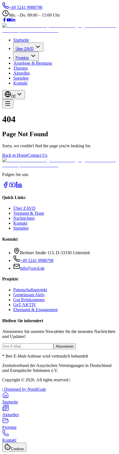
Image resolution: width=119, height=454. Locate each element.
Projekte (22, 58)
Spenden (21, 78)
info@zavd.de (32, 268)
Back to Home (15, 155)
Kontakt (20, 83)
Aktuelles (21, 73)
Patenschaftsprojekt (30, 289)
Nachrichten (24, 218)
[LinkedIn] (13, 20)
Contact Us (37, 155)
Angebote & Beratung (32, 63)
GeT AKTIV (24, 304)
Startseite (21, 40)
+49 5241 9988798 (36, 260)
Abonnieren (65, 346)
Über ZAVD (24, 49)
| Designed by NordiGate (24, 389)
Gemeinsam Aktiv (29, 294)
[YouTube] (9, 20)
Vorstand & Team (28, 213)
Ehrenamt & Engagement (35, 309)
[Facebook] (4, 20)
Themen (20, 68)
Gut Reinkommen (29, 299)
